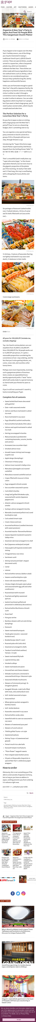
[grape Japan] (3, 816)
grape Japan (6, 3)
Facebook (13, 893)
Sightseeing (22, 7)
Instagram (23, 893)
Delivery (14, 805)
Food (3, 7)
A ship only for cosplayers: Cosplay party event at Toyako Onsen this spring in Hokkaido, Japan (28, 863)
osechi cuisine (22, 806)
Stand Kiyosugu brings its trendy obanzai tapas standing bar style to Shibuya (16, 966)
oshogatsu (29, 806)
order (11, 806)
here (8, 332)
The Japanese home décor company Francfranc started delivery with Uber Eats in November (17, 838)
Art (15, 7)
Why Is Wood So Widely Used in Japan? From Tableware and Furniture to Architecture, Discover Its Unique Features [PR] (17, 931)
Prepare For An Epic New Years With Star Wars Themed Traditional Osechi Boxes (6, 862)
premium (10, 807)
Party (5, 807)
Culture (9, 7)
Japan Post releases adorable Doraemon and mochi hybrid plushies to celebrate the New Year (28, 839)
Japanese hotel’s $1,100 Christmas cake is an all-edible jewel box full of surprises (6, 837)
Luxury (19, 805)
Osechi (15, 806)
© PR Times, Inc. (30, 26)
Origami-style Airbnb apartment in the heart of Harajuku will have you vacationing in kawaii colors (18, 1000)
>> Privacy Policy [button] (6, 1016)
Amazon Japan (7, 805)
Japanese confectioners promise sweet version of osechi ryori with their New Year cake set (17, 863)
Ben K (31, 793)
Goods (31, 7)
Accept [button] (19, 1019)
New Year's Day (26, 805)
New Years (6, 806)
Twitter (18, 893)
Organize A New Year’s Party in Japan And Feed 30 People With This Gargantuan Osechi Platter (17, 32)
